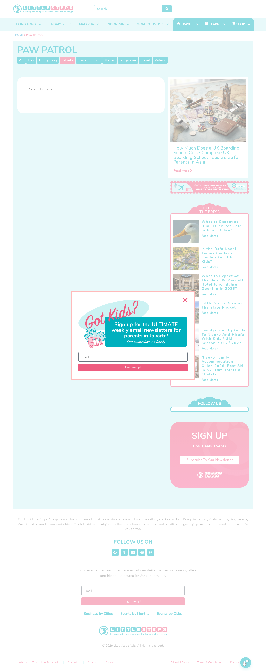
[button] (185, 300)
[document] (133, 335)
